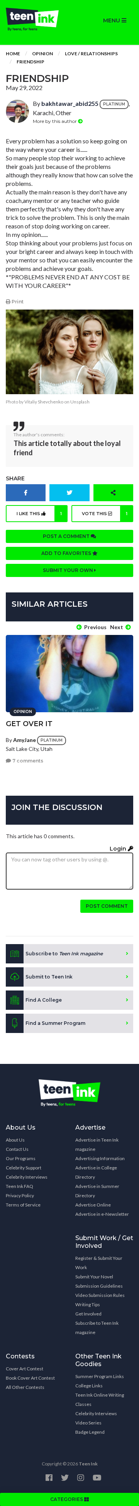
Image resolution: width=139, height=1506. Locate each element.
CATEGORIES (67, 1499)
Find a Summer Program (55, 1023)
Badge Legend (90, 1432)
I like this (39, 513)
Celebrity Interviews (26, 1177)
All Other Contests (25, 1387)
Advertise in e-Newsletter (102, 1214)
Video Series (88, 1423)
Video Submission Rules (100, 1295)
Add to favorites (66, 553)
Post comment (107, 906)
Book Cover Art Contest (30, 1378)
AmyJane (24, 739)
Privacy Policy (20, 1195)
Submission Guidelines (99, 1286)
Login (119, 848)
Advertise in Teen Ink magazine (97, 1144)
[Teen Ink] (35, 19)
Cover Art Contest (24, 1369)
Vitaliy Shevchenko (43, 402)
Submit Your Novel (94, 1277)
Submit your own (68, 570)
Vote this (105, 513)
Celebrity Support (23, 1168)
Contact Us (17, 1149)
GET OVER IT (29, 724)
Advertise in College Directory (96, 1172)
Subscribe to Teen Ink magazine (97, 1327)
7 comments (27, 761)
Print (17, 302)
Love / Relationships (91, 53)
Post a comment (67, 536)
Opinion (42, 53)
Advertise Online (93, 1205)
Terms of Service (23, 1205)
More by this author (55, 121)
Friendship (30, 62)
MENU (112, 20)
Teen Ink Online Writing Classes (99, 1399)
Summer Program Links (99, 1376)
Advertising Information (100, 1158)
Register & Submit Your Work (98, 1262)
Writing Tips (87, 1304)
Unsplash (80, 402)
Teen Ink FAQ (19, 1186)
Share (15, 478)
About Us (15, 1140)
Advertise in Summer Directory (97, 1190)
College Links (89, 1386)
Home (13, 53)
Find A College (43, 1000)
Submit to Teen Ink (49, 977)
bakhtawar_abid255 (69, 103)
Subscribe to (64, 953)
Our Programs (21, 1158)
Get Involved (88, 1314)
